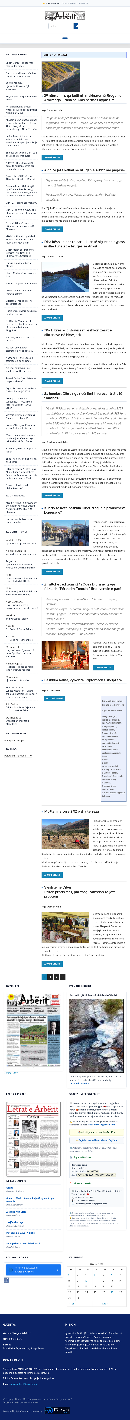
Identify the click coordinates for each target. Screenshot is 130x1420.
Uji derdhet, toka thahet (18, 680)
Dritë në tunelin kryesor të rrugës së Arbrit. (19, 521)
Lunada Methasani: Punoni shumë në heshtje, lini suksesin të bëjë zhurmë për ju (21, 693)
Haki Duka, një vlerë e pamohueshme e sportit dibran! (22, 606)
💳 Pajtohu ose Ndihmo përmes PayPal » (96, 1140)
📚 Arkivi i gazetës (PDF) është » (96, 1132)
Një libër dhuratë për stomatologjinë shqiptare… (19, 349)
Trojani (9, 561)
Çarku (9, 1187)
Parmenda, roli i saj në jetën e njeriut (21, 450)
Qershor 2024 (11, 1072)
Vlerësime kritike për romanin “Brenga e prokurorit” (21, 416)
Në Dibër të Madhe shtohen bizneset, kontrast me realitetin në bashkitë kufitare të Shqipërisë (22, 326)
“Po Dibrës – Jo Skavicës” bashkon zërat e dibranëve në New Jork (78, 332)
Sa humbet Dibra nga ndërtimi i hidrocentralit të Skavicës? (83, 395)
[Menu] (65, 38)
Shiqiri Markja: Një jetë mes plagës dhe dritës (19, 64)
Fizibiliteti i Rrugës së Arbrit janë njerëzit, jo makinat (19, 668)
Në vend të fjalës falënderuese (21, 283)
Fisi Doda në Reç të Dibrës (19, 629)
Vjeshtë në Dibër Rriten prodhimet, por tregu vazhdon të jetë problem (80, 891)
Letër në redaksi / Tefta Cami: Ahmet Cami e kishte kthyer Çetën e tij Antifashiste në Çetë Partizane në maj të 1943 (21, 474)
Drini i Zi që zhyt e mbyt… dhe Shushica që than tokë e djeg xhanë (21, 213)
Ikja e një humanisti (15, 495)
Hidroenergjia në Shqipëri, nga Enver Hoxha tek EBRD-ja (21, 579)
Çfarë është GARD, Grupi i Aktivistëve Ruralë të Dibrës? (20, 178)
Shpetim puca (13, 687)
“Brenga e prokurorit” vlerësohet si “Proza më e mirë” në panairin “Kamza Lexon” (19, 403)
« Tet (71, 1303)
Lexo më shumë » (79, 1083)
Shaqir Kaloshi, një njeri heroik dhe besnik (21, 460)
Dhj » (105, 1303)
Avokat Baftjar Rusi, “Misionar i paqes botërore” (21, 380)
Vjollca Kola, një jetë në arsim (21, 543)
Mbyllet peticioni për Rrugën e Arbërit (21, 98)
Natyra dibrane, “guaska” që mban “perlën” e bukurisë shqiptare (20, 653)
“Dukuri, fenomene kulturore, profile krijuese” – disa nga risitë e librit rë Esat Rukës (20, 438)
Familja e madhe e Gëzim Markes (18, 264)
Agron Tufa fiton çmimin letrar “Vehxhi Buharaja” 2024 (21, 390)
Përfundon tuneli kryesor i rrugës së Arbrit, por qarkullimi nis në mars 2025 (21, 109)
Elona (9, 636)
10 (86, 1280)
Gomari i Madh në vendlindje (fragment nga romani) (30, 1200)
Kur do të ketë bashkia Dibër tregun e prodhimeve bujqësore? (85, 510)
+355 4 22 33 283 (85, 1197)
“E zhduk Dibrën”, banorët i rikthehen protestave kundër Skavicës (20, 226)
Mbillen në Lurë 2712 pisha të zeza (71, 811)
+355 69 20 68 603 (86, 1200)
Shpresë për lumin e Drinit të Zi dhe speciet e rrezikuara (22, 154)
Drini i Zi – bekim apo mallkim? (21, 202)
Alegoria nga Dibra (16, 1211)
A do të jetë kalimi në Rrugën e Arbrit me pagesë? (84, 170)
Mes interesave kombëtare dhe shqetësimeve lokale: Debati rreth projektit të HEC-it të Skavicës (22, 507)
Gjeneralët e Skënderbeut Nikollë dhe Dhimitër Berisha (21, 566)
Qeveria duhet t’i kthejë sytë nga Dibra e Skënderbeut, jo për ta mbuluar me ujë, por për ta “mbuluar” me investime (21, 191)
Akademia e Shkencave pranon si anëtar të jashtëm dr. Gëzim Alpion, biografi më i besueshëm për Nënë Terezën (21, 124)
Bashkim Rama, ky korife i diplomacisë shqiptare (83, 680)
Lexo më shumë (52, 157)
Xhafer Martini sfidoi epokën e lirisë (21, 275)
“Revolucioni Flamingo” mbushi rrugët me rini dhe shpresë (22, 75)
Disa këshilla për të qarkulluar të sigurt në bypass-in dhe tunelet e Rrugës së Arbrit (85, 243)
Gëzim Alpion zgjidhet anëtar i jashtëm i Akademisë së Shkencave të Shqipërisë (21, 252)
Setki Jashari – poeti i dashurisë (23, 1243)
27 (112, 1292)
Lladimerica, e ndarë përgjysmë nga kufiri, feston (22, 312)
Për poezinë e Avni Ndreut (20, 1233)
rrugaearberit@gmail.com (101, 1124)
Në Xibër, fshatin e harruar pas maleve (21, 339)
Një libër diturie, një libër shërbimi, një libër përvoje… (19, 369)
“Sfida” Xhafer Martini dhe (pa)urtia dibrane (19, 292)
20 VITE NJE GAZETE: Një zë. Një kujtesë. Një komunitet (17, 86)
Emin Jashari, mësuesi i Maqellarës (17, 722)
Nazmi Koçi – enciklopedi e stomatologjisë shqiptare (19, 359)
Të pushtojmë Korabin (17, 618)
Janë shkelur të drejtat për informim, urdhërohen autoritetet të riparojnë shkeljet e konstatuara (22, 141)
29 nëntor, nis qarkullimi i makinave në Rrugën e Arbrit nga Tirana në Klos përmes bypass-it (82, 97)
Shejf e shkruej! (14, 1222)
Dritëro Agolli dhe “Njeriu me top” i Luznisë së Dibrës (20, 709)
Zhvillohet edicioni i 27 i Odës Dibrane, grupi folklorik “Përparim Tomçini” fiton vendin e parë (82, 586)
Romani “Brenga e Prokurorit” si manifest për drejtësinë (21, 427)
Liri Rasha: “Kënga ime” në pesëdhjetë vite (19, 302)
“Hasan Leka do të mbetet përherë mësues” (19, 487)
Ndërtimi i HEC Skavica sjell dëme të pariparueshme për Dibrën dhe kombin (20, 166)
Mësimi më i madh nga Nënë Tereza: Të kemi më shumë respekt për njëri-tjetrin (20, 239)
